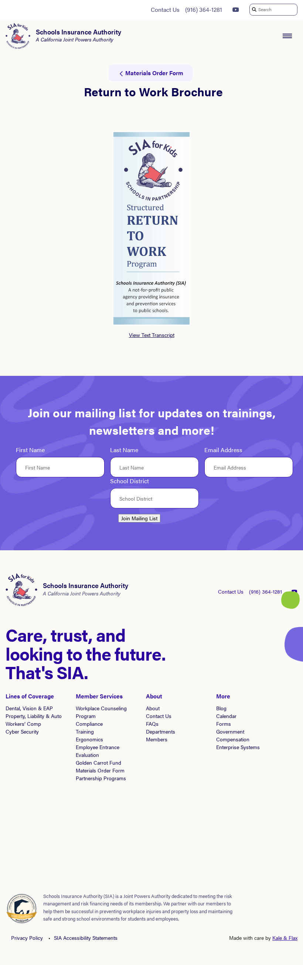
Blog (221, 708)
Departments (160, 731)
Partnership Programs (101, 778)
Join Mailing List (139, 518)
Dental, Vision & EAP (29, 708)
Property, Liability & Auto (34, 715)
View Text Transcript (151, 334)
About (153, 708)
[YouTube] (235, 9)
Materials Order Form (100, 770)
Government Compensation (232, 735)
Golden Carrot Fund (98, 762)
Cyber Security (22, 731)
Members (156, 739)
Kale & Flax (284, 937)
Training (85, 731)
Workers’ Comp (23, 723)
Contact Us (165, 9)
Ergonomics (89, 739)
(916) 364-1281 (203, 9)
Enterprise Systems (238, 747)
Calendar (226, 715)
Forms (223, 723)
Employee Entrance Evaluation (97, 750)
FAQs (152, 723)
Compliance (89, 723)
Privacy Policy (27, 937)
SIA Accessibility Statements (86, 937)
